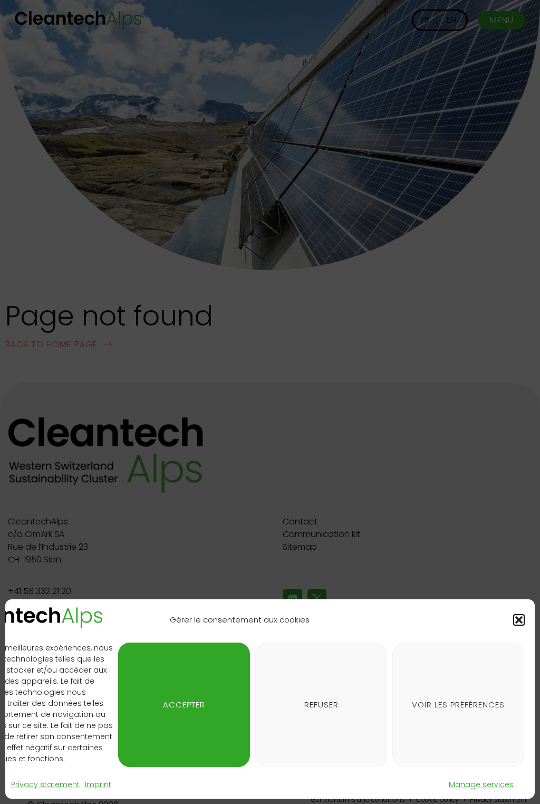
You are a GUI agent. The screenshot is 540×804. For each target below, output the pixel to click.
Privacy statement (45, 784)
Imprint (98, 784)
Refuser (321, 704)
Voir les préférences (458, 704)
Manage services (481, 784)
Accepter (184, 704)
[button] (519, 620)
